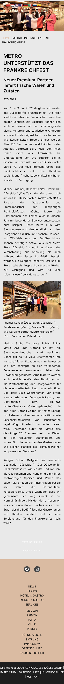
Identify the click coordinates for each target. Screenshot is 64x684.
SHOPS (32, 591)
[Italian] (30, 4)
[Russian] (35, 4)
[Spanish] (39, 4)
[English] (17, 4)
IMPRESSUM (32, 644)
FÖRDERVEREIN (32, 635)
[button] (48, 4)
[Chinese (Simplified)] (8, 4)
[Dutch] (12, 4)
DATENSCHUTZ (32, 648)
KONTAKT (33, 676)
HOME (6, 38)
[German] (26, 4)
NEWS (32, 586)
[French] (21, 4)
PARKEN (32, 615)
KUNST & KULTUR (32, 600)
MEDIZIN (32, 610)
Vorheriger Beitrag (32, 541)
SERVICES (32, 604)
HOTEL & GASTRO (32, 595)
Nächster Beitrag (32, 550)
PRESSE (32, 628)
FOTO (32, 619)
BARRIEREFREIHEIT (32, 653)
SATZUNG (32, 639)
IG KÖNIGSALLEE (53, 672)
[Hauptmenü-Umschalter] (57, 4)
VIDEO (32, 624)
